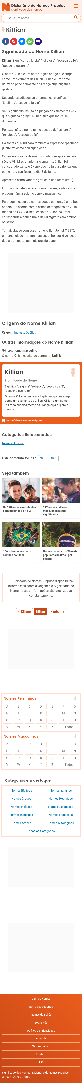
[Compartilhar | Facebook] (5, 41)
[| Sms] (38, 41)
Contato (41, 1054)
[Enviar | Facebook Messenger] (21, 41)
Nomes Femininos (20, 698)
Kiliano (26, 612)
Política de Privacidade (41, 1030)
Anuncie (41, 1038)
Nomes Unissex (13, 443)
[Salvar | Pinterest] (13, 41)
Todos (69, 727)
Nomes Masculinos (21, 736)
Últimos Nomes (41, 998)
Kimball (55, 612)
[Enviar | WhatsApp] (30, 41)
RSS (41, 1062)
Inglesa (19, 332)
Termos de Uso (41, 1046)
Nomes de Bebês (41, 1014)
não (53, 458)
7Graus (24, 1076)
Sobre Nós (41, 1022)
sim (42, 458)
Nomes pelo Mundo (41, 1006)
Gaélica (31, 332)
